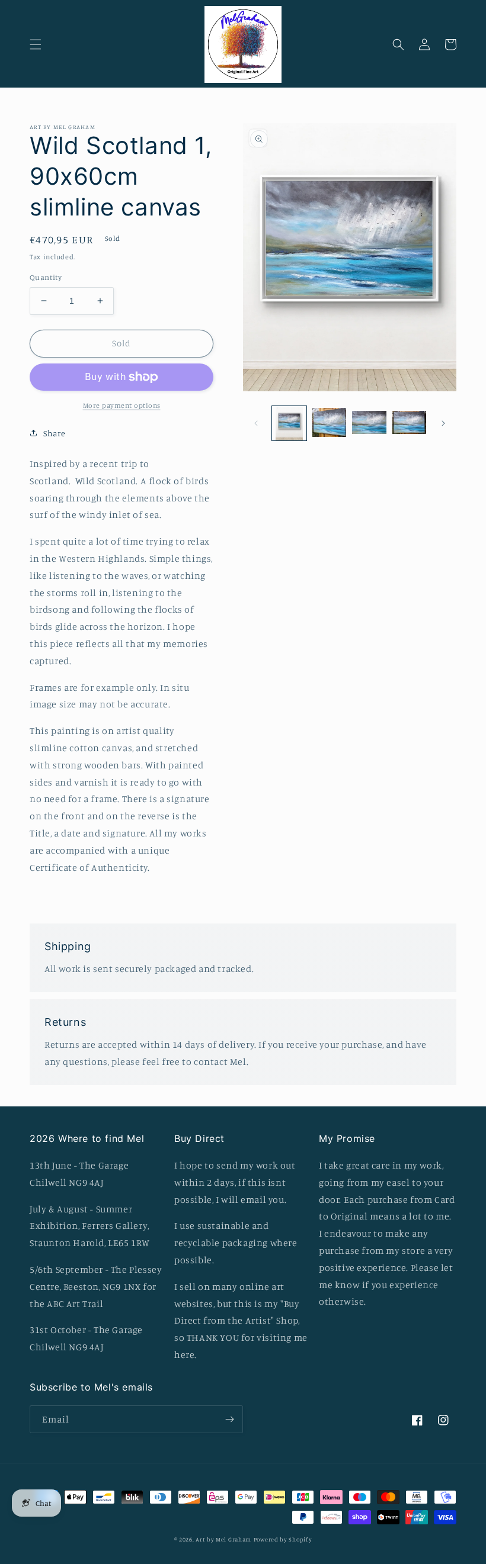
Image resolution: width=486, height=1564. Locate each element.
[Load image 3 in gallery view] (369, 423)
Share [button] (54, 433)
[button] (36, 44)
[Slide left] (256, 423)
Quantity (46, 277)
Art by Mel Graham (223, 1539)
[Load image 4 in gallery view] (409, 423)
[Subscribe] (229, 1419)
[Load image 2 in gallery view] (329, 423)
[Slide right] (443, 423)
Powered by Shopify (283, 1539)
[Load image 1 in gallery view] (289, 423)
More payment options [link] (122, 405)
